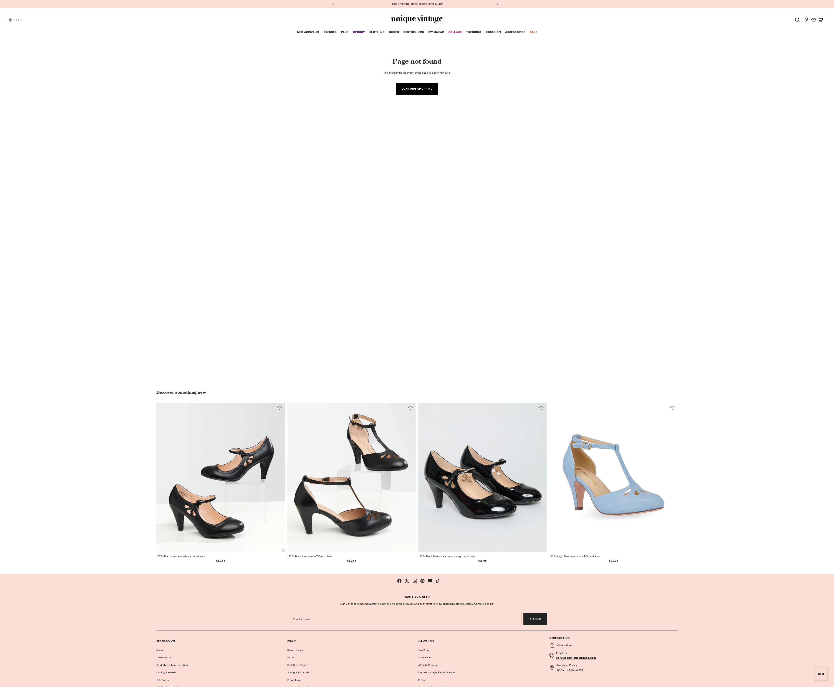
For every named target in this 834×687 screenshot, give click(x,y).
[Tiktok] (437, 580)
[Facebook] (399, 580)
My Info (160, 650)
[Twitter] (407, 580)
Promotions (294, 680)
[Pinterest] (422, 580)
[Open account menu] (806, 20)
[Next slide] (278, 477)
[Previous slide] (162, 477)
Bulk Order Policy (297, 665)
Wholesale (424, 657)
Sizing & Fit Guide (298, 672)
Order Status (163, 657)
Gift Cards (162, 680)
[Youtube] (430, 580)
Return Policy (295, 650)
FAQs (290, 657)
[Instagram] (414, 580)
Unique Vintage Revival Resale (436, 672)
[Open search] (797, 20)
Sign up (535, 619)
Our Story (423, 650)
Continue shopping (417, 89)
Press (421, 680)
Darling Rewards (166, 672)
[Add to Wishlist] (279, 408)
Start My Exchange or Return (173, 665)
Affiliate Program (428, 665)
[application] (821, 674)
